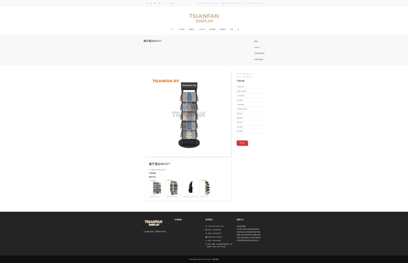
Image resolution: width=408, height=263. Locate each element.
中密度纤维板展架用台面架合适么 (248, 240)
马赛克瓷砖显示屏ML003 (190, 197)
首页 (172, 29)
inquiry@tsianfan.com (254, 3)
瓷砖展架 (240, 100)
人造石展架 (240, 96)
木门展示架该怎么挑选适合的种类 (248, 229)
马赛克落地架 (258, 59)
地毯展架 (240, 118)
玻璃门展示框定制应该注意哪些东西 (249, 235)
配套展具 (240, 113)
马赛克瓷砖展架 (259, 53)
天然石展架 (240, 87)
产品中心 (202, 29)
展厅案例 (212, 29)
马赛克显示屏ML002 (172, 197)
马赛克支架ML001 (154, 197)
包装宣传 (240, 122)
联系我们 (223, 29)
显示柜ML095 (247, 77)
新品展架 (240, 131)
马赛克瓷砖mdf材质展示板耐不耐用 (248, 232)
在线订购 (242, 143)
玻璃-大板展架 (241, 91)
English (171, 3)
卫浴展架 (240, 127)
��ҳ (256, 41)
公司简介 (182, 29)
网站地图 (215, 259)
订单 (231, 29)
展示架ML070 (247, 74)
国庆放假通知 (241, 226)
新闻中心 (192, 29)
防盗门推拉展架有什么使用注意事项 (249, 238)
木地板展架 (240, 105)
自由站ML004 (204, 197)
